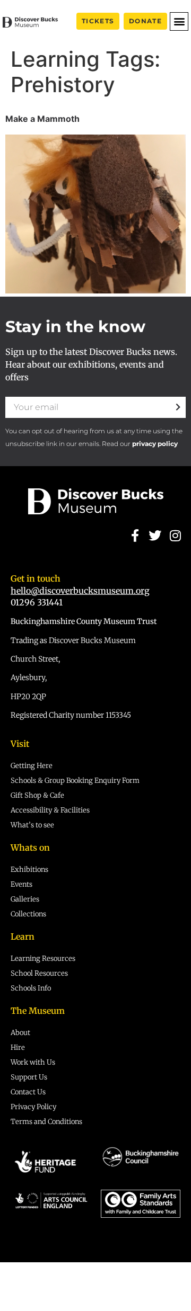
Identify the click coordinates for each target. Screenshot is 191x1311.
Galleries (25, 899)
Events (21, 884)
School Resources (39, 973)
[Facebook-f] (135, 535)
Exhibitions (29, 869)
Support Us (29, 1077)
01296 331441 (37, 602)
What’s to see (32, 825)
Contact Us (28, 1091)
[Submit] (178, 407)
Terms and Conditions (46, 1121)
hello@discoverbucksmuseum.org (80, 590)
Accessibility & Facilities (50, 810)
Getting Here (32, 765)
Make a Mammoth (42, 118)
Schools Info (31, 988)
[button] (179, 21)
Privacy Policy (33, 1106)
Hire (18, 1047)
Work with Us (33, 1062)
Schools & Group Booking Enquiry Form (75, 780)
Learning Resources (43, 958)
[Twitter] (155, 535)
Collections (28, 913)
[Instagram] (176, 535)
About (20, 1032)
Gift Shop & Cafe (37, 795)
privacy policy (155, 444)
